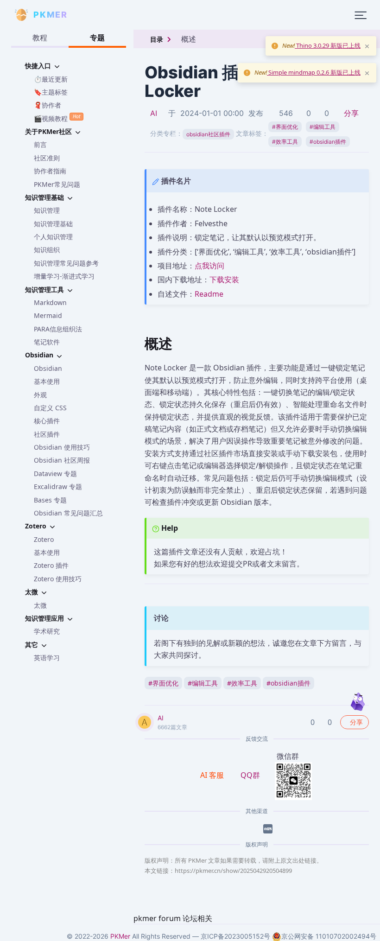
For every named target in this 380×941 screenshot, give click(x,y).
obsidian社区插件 (208, 134)
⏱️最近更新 (51, 79)
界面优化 (285, 126)
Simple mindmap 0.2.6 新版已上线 (314, 72)
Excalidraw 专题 (58, 486)
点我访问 (209, 266)
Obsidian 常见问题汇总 (68, 513)
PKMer (120, 936)
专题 (97, 37)
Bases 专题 (50, 500)
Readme (209, 294)
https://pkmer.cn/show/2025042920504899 (233, 870)
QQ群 (250, 775)
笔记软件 (47, 341)
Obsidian (48, 368)
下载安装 (224, 279)
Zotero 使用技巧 (58, 578)
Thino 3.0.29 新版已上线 (328, 45)
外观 (40, 394)
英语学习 (47, 657)
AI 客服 (213, 775)
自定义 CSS (50, 407)
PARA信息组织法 (58, 328)
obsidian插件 (328, 141)
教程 (39, 37)
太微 (40, 605)
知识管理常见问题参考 (66, 263)
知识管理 (47, 210)
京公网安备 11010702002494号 (328, 936)
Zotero (44, 539)
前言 (40, 144)
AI (153, 113)
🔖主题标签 (51, 92)
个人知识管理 (53, 236)
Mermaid (48, 315)
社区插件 (47, 434)
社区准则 (47, 157)
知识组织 (47, 249)
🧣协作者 (47, 105)
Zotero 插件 (51, 565)
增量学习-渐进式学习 (64, 276)
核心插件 (47, 420)
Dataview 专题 (55, 473)
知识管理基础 (53, 223)
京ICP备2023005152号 (235, 936)
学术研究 (47, 631)
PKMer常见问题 (57, 184)
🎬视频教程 (57, 117)
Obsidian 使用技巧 (62, 447)
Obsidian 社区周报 (62, 460)
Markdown (50, 302)
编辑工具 (323, 126)
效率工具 (285, 141)
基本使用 (47, 381)
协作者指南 (50, 170)
